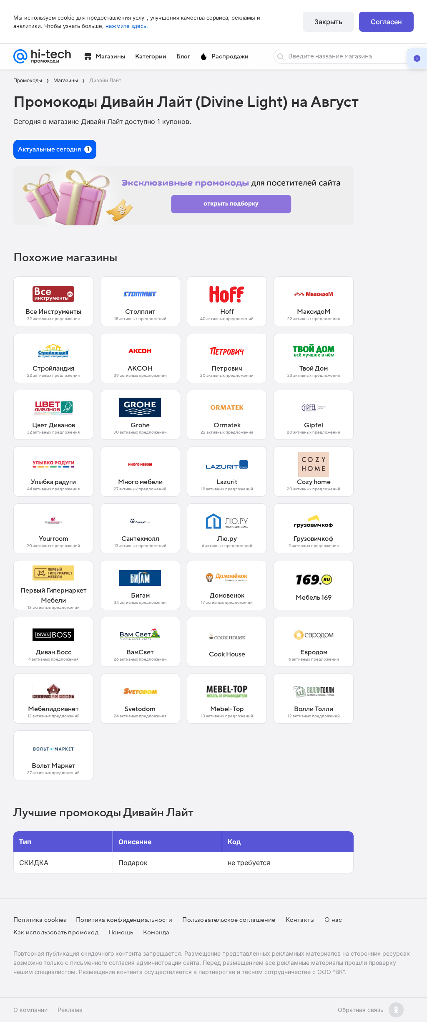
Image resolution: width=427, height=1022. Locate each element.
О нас (333, 919)
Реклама (70, 1009)
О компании (30, 1009)
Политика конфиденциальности (124, 919)
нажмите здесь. (126, 26)
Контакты (300, 919)
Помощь (120, 932)
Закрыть (328, 22)
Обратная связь (361, 1009)
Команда (156, 932)
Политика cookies (39, 919)
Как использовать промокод (55, 932)
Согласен (386, 22)
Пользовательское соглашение (228, 919)
